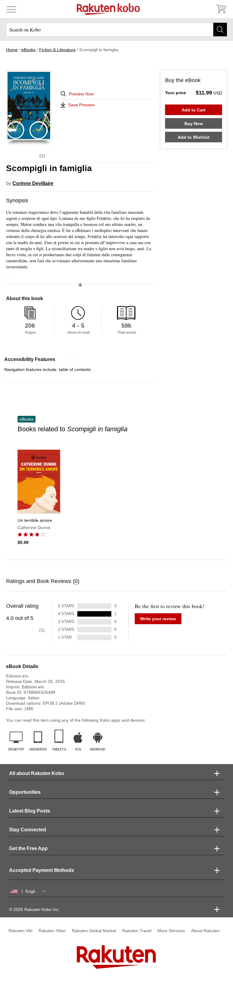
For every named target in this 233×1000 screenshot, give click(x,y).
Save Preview (81, 104)
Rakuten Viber (52, 930)
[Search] (220, 29)
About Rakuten (205, 930)
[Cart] (220, 9)
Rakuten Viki (20, 930)
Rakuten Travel (136, 930)
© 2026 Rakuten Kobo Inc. (34, 909)
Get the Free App (28, 848)
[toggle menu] (11, 9)
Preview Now (81, 93)
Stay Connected (27, 829)
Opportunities (25, 792)
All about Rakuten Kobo (36, 773)
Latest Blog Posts (29, 810)
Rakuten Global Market (94, 930)
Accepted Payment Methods (41, 870)
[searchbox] (116, 29)
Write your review (158, 618)
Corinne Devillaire (32, 183)
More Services (171, 930)
